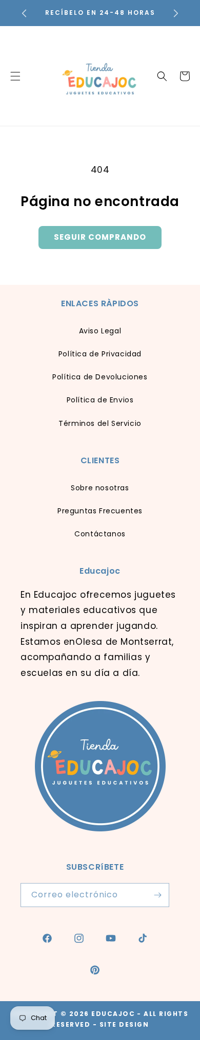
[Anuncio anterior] (24, 13)
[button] (162, 76)
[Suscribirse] (157, 895)
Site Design (124, 1024)
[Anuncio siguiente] (176, 13)
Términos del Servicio (100, 423)
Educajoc (113, 1013)
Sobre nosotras (100, 488)
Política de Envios (100, 400)
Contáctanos (100, 534)
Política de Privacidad (100, 354)
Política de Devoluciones (99, 377)
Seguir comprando (100, 237)
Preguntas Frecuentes (100, 511)
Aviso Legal (100, 331)
